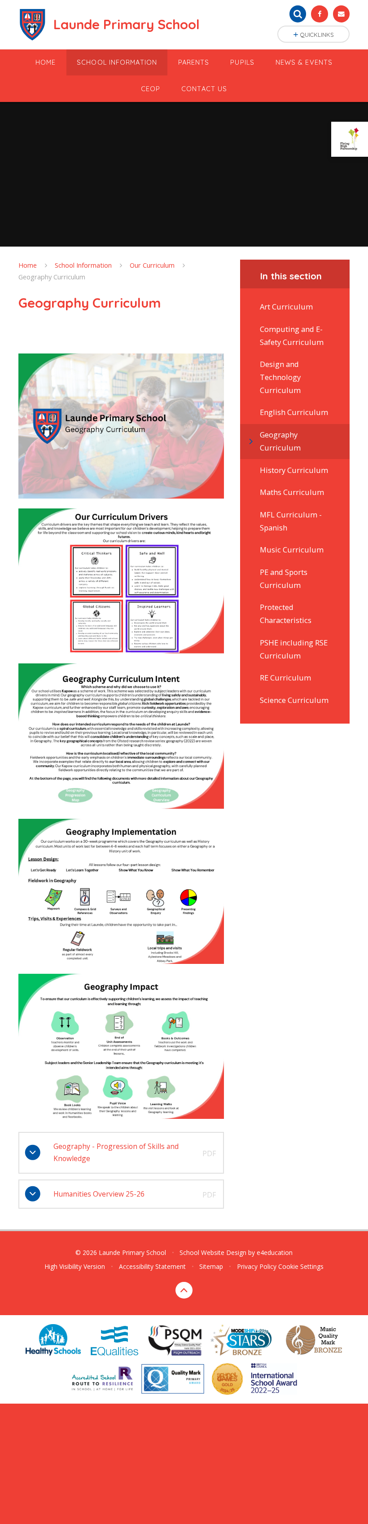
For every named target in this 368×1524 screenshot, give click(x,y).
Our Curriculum (152, 265)
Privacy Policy (256, 1266)
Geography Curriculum (51, 276)
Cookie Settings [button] (301, 1266)
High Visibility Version (74, 1266)
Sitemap (211, 1266)
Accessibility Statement (152, 1266)
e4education (275, 1252)
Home (27, 265)
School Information (83, 265)
